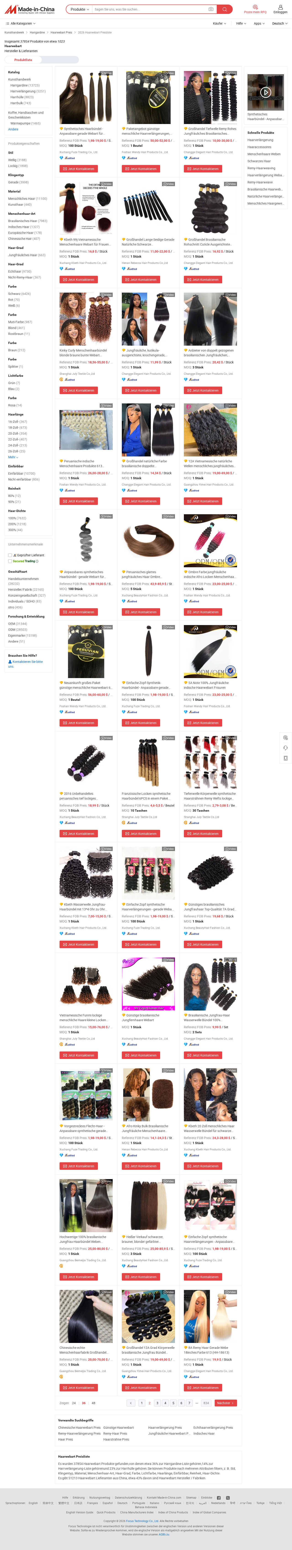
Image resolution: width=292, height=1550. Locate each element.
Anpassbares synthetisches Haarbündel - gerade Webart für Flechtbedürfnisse (82, 574)
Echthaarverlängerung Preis (213, 1427)
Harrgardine (25, 85)
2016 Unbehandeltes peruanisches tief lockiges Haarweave (78, 796)
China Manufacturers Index (137, 1512)
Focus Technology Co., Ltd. (142, 1521)
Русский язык (172, 1503)
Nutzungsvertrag (99, 1497)
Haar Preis (65, 1439)
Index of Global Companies (209, 1512)
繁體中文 (63, 1503)
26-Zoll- (16, 451)
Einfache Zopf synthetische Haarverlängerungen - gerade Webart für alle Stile (148, 907)
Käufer (218, 23)
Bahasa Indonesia (146, 1507)
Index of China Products (173, 1512)
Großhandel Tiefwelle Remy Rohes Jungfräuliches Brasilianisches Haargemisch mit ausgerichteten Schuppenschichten (210, 131)
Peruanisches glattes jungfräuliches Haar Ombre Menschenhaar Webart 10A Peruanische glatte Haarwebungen (146, 574)
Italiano (154, 1503)
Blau (13, 389)
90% (14, 501)
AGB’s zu (164, 1534)
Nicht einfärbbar (24, 479)
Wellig (17, 160)
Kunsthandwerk (19, 79)
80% (14, 496)
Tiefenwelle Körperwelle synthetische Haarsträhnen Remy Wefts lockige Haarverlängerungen (210, 796)
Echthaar (19, 271)
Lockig (18, 166)
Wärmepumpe (25, 123)
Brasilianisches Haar (27, 221)
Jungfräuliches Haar (27, 255)
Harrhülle (22, 97)
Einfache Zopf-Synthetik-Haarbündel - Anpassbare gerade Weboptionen (145, 685)
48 (93, 1403)
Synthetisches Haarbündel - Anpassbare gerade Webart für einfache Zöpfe (81, 131)
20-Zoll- (17, 433)
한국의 (190, 1503)
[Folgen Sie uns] (228, 1497)
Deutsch (122, 1503)
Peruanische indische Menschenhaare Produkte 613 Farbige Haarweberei (81, 463)
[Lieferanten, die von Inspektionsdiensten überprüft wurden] (28, 555)
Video (108, 73)
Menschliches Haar (27, 198)
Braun (16, 350)
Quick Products (106, 1512)
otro (15, 607)
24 (74, 1403)
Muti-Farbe (20, 322)
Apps (257, 23)
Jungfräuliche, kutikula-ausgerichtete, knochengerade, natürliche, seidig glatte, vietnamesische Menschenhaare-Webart (145, 352)
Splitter (15, 366)
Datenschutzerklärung (128, 1497)
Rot (14, 299)
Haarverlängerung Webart (266, 175)
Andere (13, 129)
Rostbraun (19, 334)
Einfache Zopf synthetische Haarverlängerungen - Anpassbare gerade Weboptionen (208, 1239)
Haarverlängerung (260, 140)
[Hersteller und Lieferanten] (29, 9)
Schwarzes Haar (259, 161)
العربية (202, 1503)
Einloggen (280, 12)
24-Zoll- (17, 445)
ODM (17, 629)
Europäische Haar (25, 232)
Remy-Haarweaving (261, 168)
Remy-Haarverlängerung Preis (79, 1433)
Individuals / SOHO (25, 601)
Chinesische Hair (24, 238)
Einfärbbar (21, 473)
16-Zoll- (17, 421)
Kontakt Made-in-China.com (164, 1497)
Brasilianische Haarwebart (266, 189)
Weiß (14, 305)
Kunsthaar (20, 204)
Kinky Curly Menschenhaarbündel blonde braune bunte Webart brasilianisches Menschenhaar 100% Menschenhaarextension (85, 352)
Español (108, 1503)
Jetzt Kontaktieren (81, 169)
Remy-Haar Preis (115, 1433)
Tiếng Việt (275, 1503)
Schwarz (19, 293)
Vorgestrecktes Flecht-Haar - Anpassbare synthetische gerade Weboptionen (83, 1128)
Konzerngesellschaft (27, 595)
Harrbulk (20, 103)
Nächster (224, 1403)
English (33, 1503)
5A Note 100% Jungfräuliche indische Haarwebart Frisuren (206, 685)
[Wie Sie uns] (219, 1497)
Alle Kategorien (21, 23)
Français (92, 1503)
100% (17, 518)
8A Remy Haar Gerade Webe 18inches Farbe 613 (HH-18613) (206, 1350)
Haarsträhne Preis (116, 1439)
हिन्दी (232, 1503)
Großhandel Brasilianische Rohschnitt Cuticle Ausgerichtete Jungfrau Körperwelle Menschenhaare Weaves (207, 242)
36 (84, 1403)
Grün (14, 383)
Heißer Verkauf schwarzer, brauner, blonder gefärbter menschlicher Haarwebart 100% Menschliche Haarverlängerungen (145, 1239)
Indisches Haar (204, 1433)
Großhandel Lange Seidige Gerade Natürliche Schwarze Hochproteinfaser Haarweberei (148, 242)
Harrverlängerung (28, 91)
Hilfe (239, 23)
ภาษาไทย (246, 1503)
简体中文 (48, 1503)
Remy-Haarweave (260, 182)
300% (15, 530)
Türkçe (260, 1503)
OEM (17, 623)
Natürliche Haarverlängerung (268, 196)
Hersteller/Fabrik (26, 589)
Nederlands (218, 1503)
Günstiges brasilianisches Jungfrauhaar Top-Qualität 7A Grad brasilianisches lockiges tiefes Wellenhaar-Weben (209, 907)
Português (138, 1503)
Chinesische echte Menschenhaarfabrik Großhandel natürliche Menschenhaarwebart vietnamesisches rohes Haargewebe (85, 1350)
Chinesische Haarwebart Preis (79, 1427)
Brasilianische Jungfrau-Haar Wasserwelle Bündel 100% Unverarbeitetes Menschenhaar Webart (207, 1017)
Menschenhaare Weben (264, 154)
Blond (16, 328)
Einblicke (206, 1497)
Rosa (15, 405)
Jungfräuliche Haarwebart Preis (169, 1433)
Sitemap (191, 1497)
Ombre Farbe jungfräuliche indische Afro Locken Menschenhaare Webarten (210, 574)
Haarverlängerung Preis (165, 1427)
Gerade (18, 182)
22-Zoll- (17, 439)
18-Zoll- (17, 427)
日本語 (78, 1503)
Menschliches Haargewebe (266, 203)
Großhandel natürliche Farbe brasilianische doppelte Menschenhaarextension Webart (145, 463)
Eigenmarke (22, 635)
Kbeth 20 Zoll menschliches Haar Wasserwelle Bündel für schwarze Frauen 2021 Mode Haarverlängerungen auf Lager (209, 1128)
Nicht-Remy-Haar (24, 277)
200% (17, 524)
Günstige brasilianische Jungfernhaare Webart (140, 1017)
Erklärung (79, 1497)
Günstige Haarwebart (118, 1427)
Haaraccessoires (259, 147)
